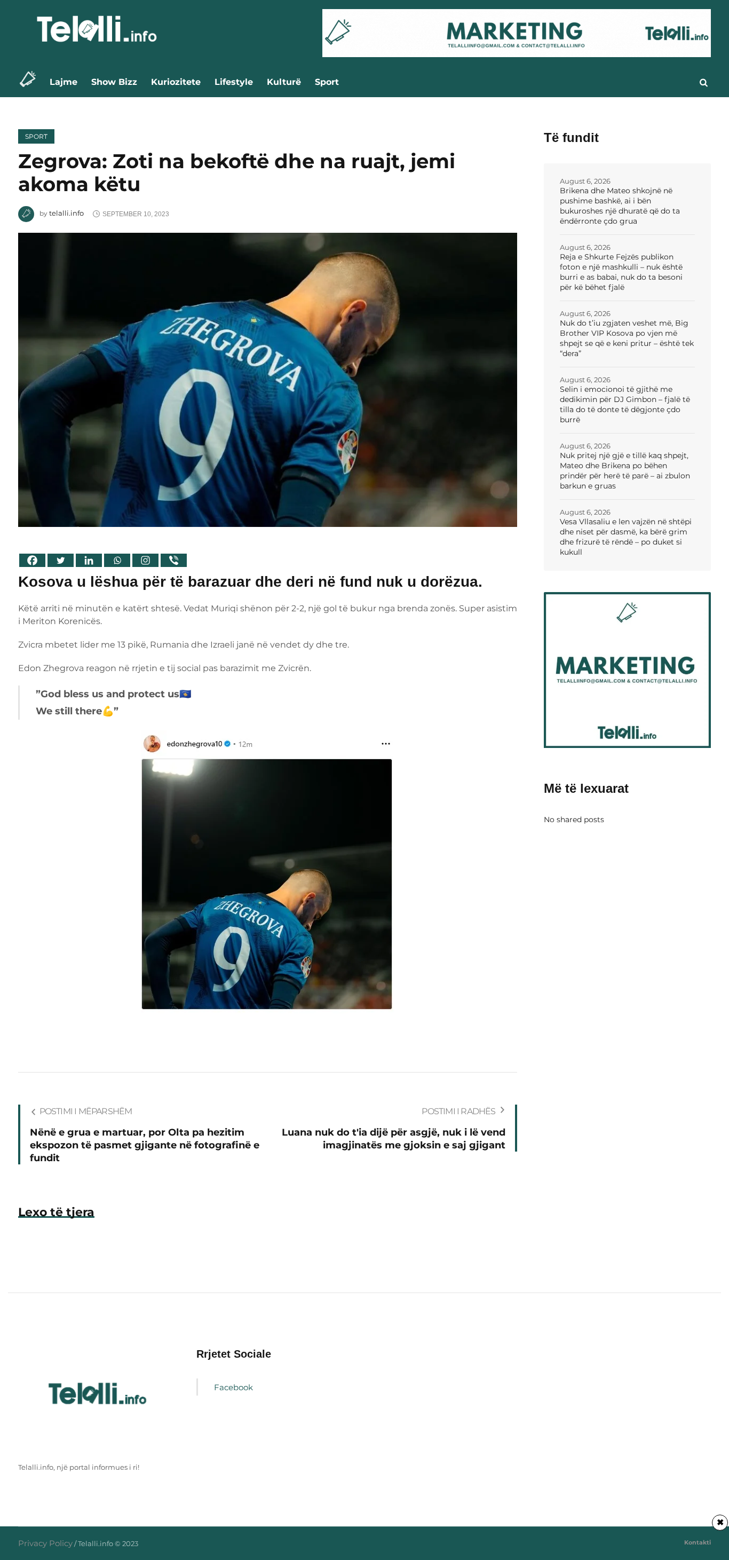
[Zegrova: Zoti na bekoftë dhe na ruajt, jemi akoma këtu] (267, 379)
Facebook (233, 1387)
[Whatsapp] (117, 560)
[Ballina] (30, 82)
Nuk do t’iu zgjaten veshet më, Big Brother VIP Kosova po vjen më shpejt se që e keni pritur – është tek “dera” (627, 338)
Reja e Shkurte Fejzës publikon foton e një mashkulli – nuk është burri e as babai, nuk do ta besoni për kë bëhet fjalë (621, 272)
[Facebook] (32, 560)
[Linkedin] (89, 560)
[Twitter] (60, 560)
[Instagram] (145, 560)
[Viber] (174, 560)
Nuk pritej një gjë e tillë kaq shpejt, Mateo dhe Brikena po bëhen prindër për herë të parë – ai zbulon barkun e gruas (625, 471)
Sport (36, 136)
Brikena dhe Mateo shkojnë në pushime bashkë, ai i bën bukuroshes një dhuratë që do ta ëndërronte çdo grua (620, 206)
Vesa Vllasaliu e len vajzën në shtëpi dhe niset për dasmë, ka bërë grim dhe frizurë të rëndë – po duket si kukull (626, 537)
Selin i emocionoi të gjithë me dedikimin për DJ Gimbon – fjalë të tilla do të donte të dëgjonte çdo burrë (625, 404)
